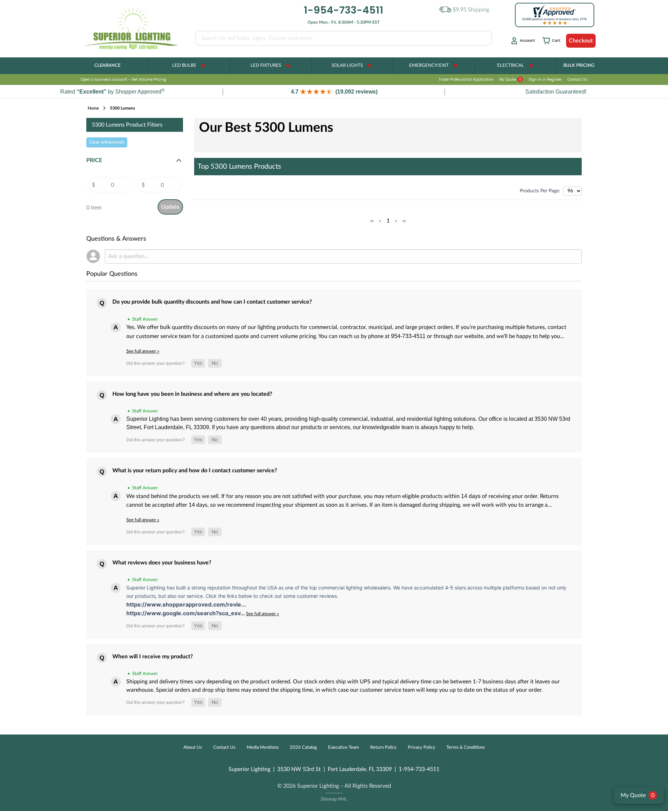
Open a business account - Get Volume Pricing (123, 79)
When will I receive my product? (152, 656)
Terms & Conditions (465, 747)
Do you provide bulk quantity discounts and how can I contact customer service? (212, 302)
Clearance (107, 65)
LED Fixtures (265, 65)
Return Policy (383, 747)
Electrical (510, 65)
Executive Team (343, 747)
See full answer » (142, 351)
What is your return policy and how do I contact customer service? (194, 470)
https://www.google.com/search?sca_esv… (186, 613)
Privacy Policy (421, 747)
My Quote (510, 79)
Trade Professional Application (466, 79)
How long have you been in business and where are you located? (192, 394)
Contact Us (577, 79)
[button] (334, 91)
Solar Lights (347, 65)
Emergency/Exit (429, 65)
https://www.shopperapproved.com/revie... (186, 604)
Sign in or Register (545, 79)
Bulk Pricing (578, 65)
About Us (192, 747)
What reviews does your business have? (161, 562)
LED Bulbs (184, 65)
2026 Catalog (303, 747)
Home (93, 108)
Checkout (581, 40)
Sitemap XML (334, 799)
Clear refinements (107, 142)
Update (170, 207)
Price (94, 160)
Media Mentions (263, 747)
